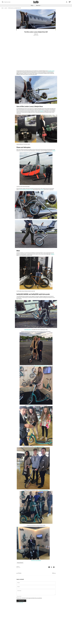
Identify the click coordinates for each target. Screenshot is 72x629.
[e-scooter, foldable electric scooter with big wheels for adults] (36, 364)
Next (53, 573)
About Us (38, 5)
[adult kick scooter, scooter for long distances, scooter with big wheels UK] (36, 404)
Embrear (42, 189)
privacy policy (21, 602)
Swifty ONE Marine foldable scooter (26, 189)
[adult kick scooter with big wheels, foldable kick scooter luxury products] (36, 247)
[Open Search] (3, 2)
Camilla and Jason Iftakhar (36, 560)
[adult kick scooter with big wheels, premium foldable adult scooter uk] (36, 103)
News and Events (20, 562)
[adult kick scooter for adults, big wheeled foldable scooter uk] (36, 218)
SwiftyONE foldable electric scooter (40, 365)
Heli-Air (53, 150)
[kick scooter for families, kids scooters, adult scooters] (36, 523)
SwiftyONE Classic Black (43, 490)
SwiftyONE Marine (27, 329)
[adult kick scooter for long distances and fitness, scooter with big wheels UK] (36, 445)
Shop (32, 5)
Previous (19, 573)
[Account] (67, 2)
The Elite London (51, 70)
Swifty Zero (31, 405)
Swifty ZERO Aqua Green (39, 446)
